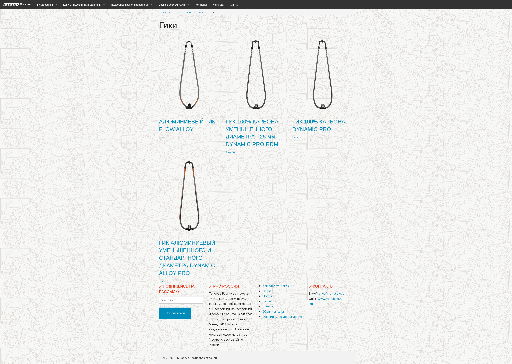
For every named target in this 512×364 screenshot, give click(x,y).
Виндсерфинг (45, 4)
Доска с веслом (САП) (172, 4)
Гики (213, 12)
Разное (201, 12)
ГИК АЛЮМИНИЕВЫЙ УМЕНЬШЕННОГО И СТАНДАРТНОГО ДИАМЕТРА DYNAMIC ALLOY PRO (187, 258)
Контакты (201, 4)
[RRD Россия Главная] (17, 4)
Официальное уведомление (282, 316)
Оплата (268, 291)
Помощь (268, 306)
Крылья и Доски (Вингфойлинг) (82, 4)
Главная (166, 12)
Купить (233, 4)
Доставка (270, 296)
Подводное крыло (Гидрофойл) (130, 4)
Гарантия (269, 301)
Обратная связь (274, 311)
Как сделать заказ (276, 286)
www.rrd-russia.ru (330, 298)
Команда (218, 4)
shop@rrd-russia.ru (331, 293)
